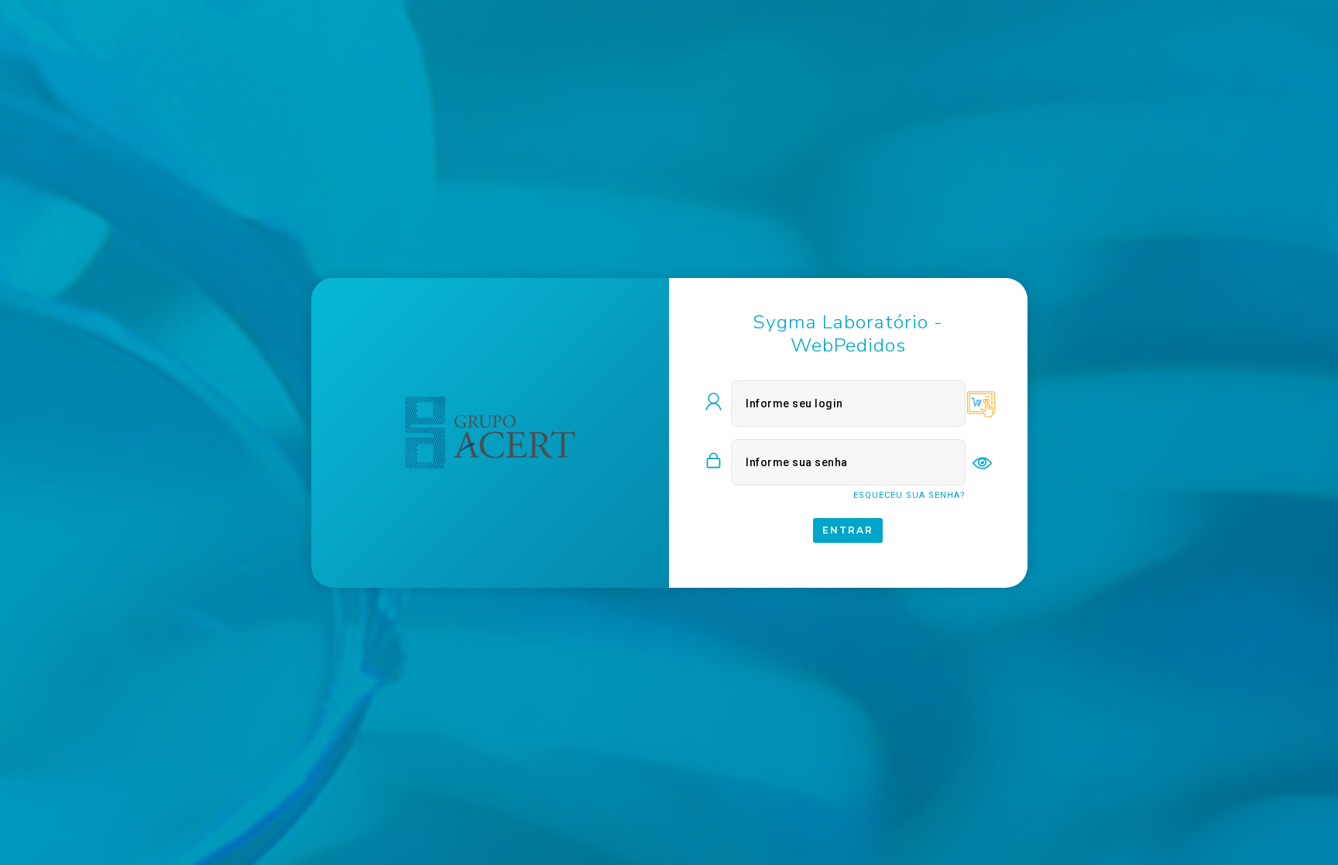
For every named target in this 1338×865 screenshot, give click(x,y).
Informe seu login (794, 403)
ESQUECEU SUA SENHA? (909, 495)
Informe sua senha (797, 462)
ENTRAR (847, 530)
